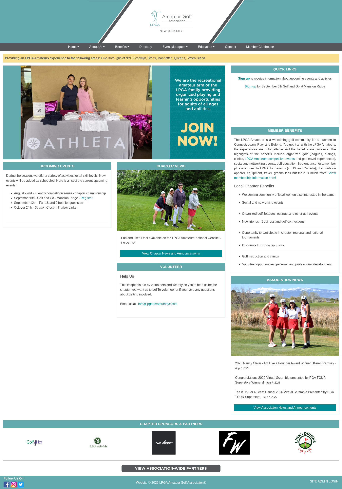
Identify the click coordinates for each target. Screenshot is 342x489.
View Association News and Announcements (285, 407)
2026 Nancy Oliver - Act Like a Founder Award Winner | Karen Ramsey (284, 363)
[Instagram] (13, 484)
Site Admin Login (324, 481)
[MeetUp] (35, 484)
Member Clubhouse (260, 46)
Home (72, 46)
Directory (145, 46)
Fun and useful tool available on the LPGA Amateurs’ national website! (170, 238)
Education (205, 46)
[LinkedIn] (27, 484)
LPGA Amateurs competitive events (269, 158)
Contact (230, 46)
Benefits (121, 46)
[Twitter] (20, 484)
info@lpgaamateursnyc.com (157, 304)
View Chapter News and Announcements (171, 253)
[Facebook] (6, 484)
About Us (95, 46)
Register (86, 198)
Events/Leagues (173, 46)
